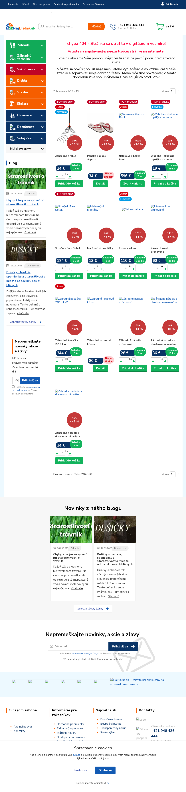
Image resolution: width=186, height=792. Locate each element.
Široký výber (108, 732)
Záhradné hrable (65, 156)
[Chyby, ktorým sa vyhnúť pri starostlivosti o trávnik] (26, 179)
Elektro (22, 104)
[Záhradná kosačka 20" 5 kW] (68, 310)
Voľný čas (24, 138)
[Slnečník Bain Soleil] (68, 218)
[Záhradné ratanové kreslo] (100, 310)
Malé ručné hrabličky (100, 248)
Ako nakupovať (41, 4)
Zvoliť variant (132, 184)
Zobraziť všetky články (23, 322)
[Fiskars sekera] (132, 218)
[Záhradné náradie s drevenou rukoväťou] (68, 403)
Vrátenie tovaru (17, 13)
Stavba (22, 92)
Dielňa (22, 81)
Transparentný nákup (113, 728)
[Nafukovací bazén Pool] (132, 126)
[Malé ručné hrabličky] (100, 218)
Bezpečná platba (111, 724)
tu (108, 783)
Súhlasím (105, 770)
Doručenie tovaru (111, 719)
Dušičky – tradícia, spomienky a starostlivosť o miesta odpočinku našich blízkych (26, 278)
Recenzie (13, 4)
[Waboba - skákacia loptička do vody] (164, 126)
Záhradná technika (24, 57)
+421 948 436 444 (131, 25)
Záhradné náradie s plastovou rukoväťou (163, 342)
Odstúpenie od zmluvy (71, 737)
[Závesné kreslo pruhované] (164, 218)
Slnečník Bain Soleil (67, 248)
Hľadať (96, 27)
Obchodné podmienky (66, 4)
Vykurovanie (26, 69)
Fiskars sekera (128, 248)
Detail (100, 184)
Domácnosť (25, 127)
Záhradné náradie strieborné (130, 342)
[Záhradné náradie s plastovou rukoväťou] (164, 310)
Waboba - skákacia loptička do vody (162, 157)
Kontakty (35, 13)
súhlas (76, 755)
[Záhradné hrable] (68, 126)
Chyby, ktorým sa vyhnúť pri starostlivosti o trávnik (25, 202)
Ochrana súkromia (93, 4)
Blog (46, 13)
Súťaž (25, 4)
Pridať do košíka (69, 184)
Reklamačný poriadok (70, 728)
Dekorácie (24, 115)
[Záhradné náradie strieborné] (132, 310)
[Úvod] (20, 26)
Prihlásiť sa (30, 380)
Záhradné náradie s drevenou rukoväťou (67, 434)
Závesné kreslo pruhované (160, 250)
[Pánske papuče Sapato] (100, 126)
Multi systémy (20, 149)
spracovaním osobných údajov (85, 653)
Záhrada (23, 45)
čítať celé (30, 232)
